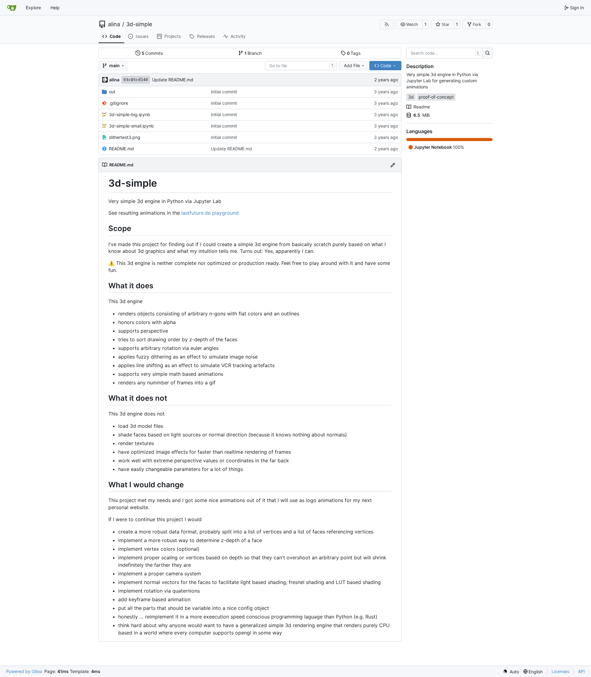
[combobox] (301, 65)
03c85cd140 (135, 79)
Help (55, 7)
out (112, 91)
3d (411, 96)
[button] (409, 24)
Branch (253, 53)
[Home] (11, 7)
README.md (121, 148)
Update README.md (172, 79)
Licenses (560, 671)
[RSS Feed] (387, 24)
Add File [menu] (352, 65)
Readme (421, 106)
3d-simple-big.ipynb (129, 114)
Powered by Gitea (24, 671)
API (581, 671)
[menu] (511, 671)
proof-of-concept (436, 96)
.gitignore (118, 103)
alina (114, 24)
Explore (33, 7)
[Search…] (487, 53)
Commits (152, 53)
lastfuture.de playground (210, 213)
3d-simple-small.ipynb (131, 125)
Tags (354, 53)
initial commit (224, 91)
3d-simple (139, 24)
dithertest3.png (124, 137)
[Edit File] (393, 165)
